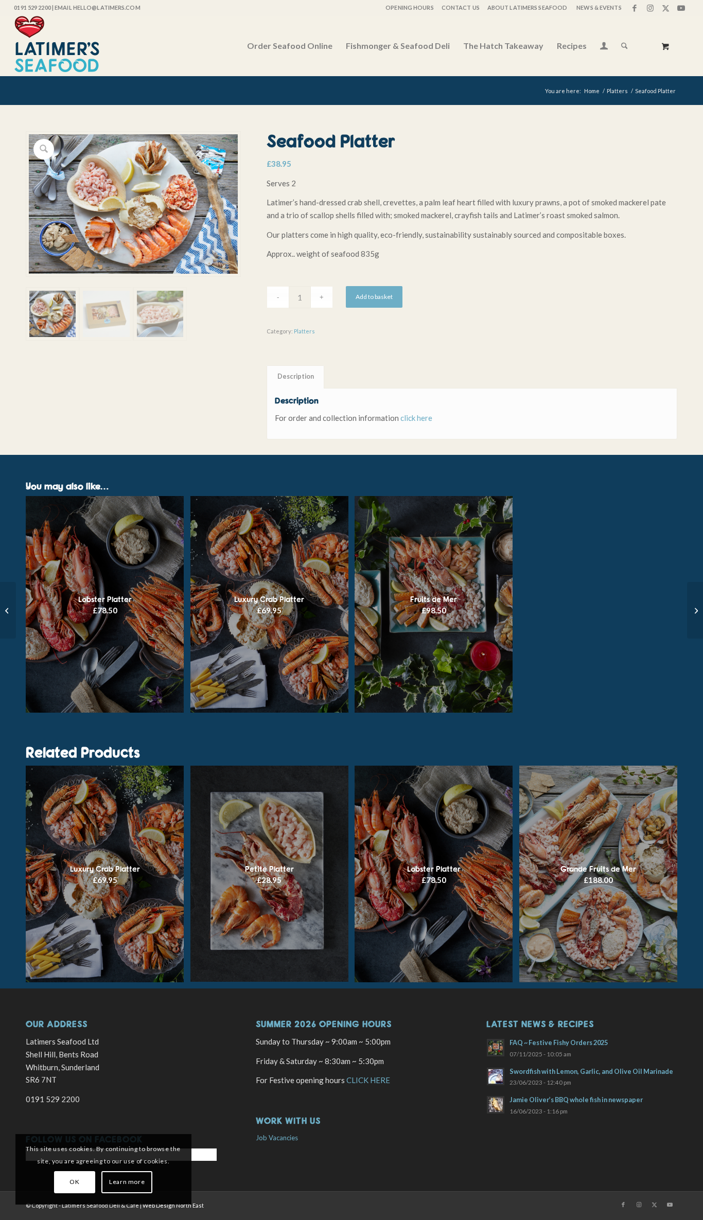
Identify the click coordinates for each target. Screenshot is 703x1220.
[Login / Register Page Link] (603, 47)
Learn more (127, 1182)
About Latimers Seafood (527, 7)
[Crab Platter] (695, 610)
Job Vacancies (277, 1138)
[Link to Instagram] (650, 7)
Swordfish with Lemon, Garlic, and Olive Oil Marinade (591, 1071)
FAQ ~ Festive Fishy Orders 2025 (558, 1042)
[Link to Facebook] (634, 7)
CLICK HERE (368, 1080)
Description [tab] (295, 376)
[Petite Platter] (8, 610)
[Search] (624, 46)
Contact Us (461, 7)
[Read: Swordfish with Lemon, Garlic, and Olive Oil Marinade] (495, 1076)
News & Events (598, 7)
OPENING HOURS (409, 7)
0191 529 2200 (32, 7)
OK (74, 1182)
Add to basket (374, 296)
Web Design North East (173, 1205)
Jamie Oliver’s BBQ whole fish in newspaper (576, 1099)
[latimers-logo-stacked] (57, 46)
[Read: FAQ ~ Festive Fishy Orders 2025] (495, 1047)
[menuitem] (408, 7)
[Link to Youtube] (681, 7)
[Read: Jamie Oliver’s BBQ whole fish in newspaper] (495, 1104)
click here (416, 417)
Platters (304, 331)
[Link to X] (665, 7)
